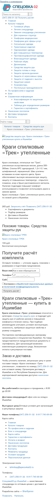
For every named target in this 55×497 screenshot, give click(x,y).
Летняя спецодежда (23, 29)
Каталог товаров (16, 23)
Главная (12, 20)
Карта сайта (14, 434)
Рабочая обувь (21, 61)
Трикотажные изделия (24, 46)
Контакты (12, 116)
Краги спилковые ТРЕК (13, 238)
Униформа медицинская (26, 38)
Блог (10, 93)
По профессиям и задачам (21, 90)
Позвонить (7, 495)
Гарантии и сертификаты (26, 108)
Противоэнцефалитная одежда (29, 55)
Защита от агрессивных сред (28, 75)
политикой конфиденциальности (21, 286)
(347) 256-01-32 (9, 17)
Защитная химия (22, 81)
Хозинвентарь (20, 84)
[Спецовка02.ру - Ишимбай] (21, 7)
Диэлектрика (20, 64)
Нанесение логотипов (18, 110)
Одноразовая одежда (24, 49)
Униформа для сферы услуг (27, 41)
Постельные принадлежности (28, 87)
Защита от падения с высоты (28, 78)
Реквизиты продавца (18, 451)
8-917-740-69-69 (44, 414)
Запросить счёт (18, 206)
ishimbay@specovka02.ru (22, 467)
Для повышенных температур (28, 52)
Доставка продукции (17, 113)
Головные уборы (22, 26)
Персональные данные (19, 457)
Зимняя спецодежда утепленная (29, 32)
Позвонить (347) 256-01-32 (39, 206)
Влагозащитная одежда (25, 58)
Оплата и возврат (16, 439)
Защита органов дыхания (26, 73)
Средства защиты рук (24, 67)
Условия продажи (16, 454)
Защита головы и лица (25, 70)
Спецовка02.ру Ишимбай (14, 481)
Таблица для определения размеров (31, 105)
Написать (18, 495)
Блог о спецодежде (17, 431)
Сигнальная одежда (23, 43)
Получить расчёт (26, 17)
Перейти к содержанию (11, 1)
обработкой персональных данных (34, 283)
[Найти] (30, 14)
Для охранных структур (25, 35)
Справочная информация (20, 96)
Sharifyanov (27, 491)
